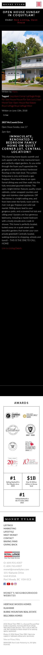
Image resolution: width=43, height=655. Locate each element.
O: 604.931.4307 (13, 563)
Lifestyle (9, 532)
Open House (19, 103)
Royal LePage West (23, 106)
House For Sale (23, 100)
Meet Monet (11, 535)
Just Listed (36, 100)
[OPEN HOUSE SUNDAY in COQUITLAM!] (21, 60)
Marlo (15, 92)
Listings (8, 525)
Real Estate (31, 103)
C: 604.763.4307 (13, 566)
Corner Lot (24, 96)
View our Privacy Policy (12, 639)
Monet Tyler (7, 103)
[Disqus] (21, 285)
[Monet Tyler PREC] (14, 4)
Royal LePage (8, 106)
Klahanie (9, 608)
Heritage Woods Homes (17, 604)
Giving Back (10, 545)
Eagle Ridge (35, 96)
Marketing (10, 529)
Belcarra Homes (13, 616)
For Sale (5, 100)
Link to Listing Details (12, 248)
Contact (9, 538)
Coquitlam (14, 96)
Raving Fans (10, 541)
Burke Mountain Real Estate (20, 612)
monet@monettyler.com (16, 569)
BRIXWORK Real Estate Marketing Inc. (17, 642)
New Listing (21, 20)
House (13, 100)
